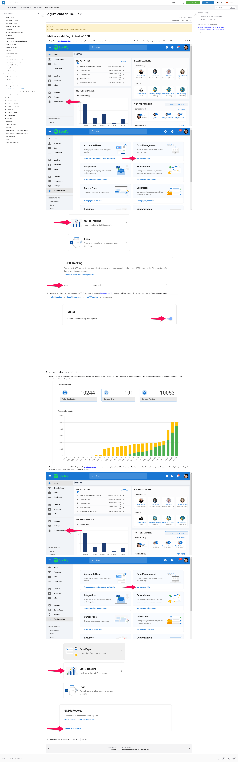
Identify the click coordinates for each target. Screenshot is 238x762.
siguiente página (64, 41)
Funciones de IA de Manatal (14, 32)
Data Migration (10, 136)
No (86, 740)
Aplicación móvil (11, 125)
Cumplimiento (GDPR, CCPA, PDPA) (17, 130)
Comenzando (10, 17)
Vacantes (8, 50)
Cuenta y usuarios (12, 77)
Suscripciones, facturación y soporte (17, 133)
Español (231, 3)
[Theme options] (222, 2)
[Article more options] (190, 20)
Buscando (9, 29)
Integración (10, 98)
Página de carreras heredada (14, 62)
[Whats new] (217, 2)
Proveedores (9, 68)
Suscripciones (11, 101)
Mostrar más (201, 33)
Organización (10, 38)
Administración (24, 8)
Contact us (18, 758)
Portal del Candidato (12, 65)
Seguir (176, 20)
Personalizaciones (12, 113)
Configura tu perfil (11, 23)
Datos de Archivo (14, 95)
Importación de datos (15, 83)
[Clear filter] (38, 13)
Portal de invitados (11, 44)
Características (11, 116)
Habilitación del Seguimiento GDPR (211, 16)
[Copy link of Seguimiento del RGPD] (80, 14)
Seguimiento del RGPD (17, 89)
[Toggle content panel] (195, 15)
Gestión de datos (37, 8)
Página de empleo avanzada (14, 59)
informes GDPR (106, 293)
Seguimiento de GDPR (52, 8)
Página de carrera (12, 104)
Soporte (9, 119)
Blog (11, 758)
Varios (7, 139)
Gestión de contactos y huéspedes (16, 41)
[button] (225, 7)
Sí (76, 740)
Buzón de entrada (11, 71)
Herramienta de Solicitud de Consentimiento (23, 92)
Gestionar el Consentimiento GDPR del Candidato (211, 27)
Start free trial (208, 3)
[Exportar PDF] (187, 20)
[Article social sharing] (182, 20)
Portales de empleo (12, 53)
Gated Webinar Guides (13, 142)
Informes (8, 56)
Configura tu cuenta (12, 20)
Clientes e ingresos (11, 47)
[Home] (3, 3)
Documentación (12, 8)
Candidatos (9, 35)
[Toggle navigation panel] (43, 15)
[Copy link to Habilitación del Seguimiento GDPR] (92, 36)
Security (8, 127)
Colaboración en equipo (13, 26)
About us (5, 758)
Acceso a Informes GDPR (208, 19)
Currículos (10, 110)
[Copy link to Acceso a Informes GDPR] (80, 372)
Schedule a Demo (193, 3)
